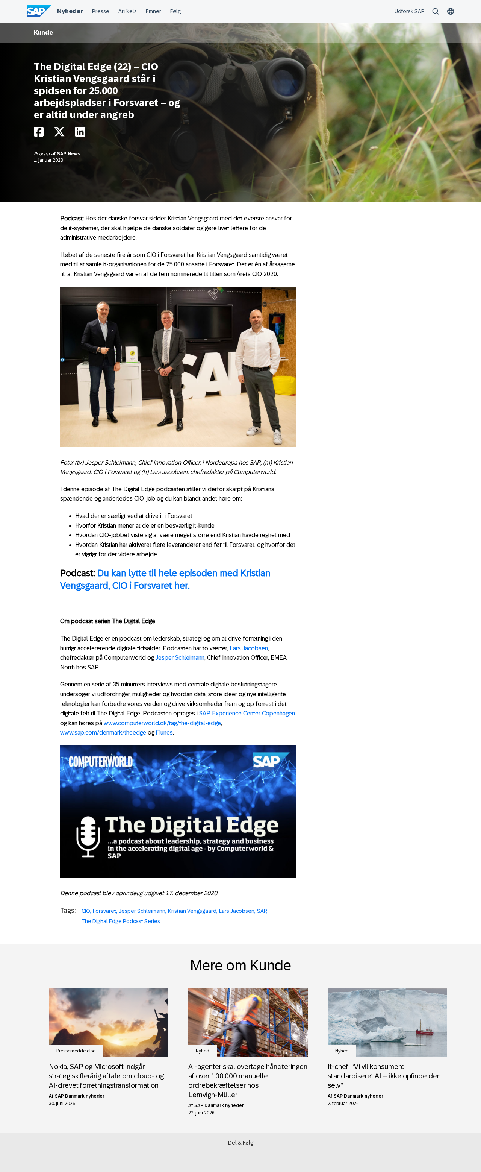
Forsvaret (104, 911)
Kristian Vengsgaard (192, 911)
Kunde (43, 32)
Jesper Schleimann (180, 657)
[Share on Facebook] (39, 134)
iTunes (164, 732)
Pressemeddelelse (75, 1051)
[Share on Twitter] (59, 134)
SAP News (68, 153)
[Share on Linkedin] (80, 134)
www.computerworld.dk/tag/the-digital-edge (162, 723)
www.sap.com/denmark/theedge (103, 732)
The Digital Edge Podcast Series (121, 921)
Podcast (42, 153)
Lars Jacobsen (249, 648)
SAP (261, 911)
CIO (86, 911)
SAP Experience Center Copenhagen (247, 713)
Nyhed (202, 1051)
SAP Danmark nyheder (79, 1096)
